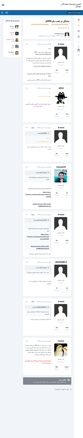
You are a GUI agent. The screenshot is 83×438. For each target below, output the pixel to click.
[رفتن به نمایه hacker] (60, 349)
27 (57, 114)
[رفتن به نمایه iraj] (17, 46)
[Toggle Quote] (48, 133)
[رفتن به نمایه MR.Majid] (17, 53)
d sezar (57, 33)
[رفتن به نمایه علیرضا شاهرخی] (17, 40)
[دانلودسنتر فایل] (78, 37)
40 (57, 193)
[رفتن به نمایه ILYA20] (17, 33)
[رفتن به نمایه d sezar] (67, 35)
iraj (13, 45)
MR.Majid (11, 52)
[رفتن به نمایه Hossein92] (60, 176)
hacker (61, 341)
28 (57, 70)
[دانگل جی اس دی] (78, 31)
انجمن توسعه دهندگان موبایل (71, 5)
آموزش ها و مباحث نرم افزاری (46, 36)
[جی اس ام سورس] (78, 25)
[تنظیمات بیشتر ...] (27, 44)
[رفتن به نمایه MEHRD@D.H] (60, 271)
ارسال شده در (44, 44)
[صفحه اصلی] (78, 20)
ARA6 (61, 88)
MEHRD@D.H (61, 262)
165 (56, 367)
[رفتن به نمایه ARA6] (60, 97)
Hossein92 (61, 167)
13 (56, 288)
